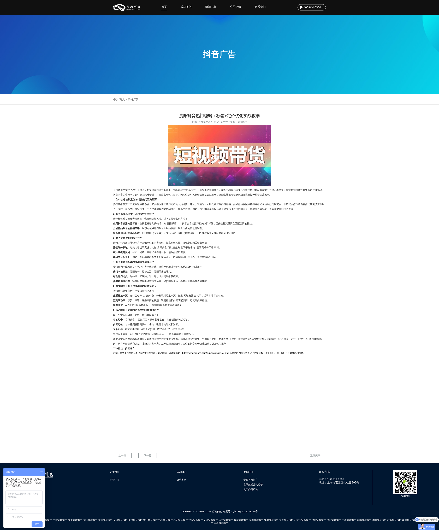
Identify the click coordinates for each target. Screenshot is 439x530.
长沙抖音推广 (135, 520)
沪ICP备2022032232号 (245, 511)
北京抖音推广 (45, 520)
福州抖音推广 (319, 520)
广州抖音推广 (60, 520)
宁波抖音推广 (349, 520)
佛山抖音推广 (334, 520)
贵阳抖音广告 (251, 489)
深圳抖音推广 (90, 520)
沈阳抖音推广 (379, 520)
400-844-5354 (312, 7)
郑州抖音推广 (165, 520)
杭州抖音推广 (75, 520)
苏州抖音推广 (105, 520)
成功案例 (186, 6)
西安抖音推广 (180, 520)
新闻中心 (210, 6)
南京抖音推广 (226, 520)
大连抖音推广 (256, 520)
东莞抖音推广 (241, 520)
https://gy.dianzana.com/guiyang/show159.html (205, 353)
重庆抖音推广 (150, 520)
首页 (164, 6)
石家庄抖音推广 (302, 520)
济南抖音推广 (394, 520)
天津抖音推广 (211, 520)
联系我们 (260, 6)
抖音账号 (130, 348)
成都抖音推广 (271, 520)
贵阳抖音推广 (251, 479)
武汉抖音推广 (195, 520)
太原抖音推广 (286, 520)
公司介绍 (235, 6)
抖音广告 (133, 99)
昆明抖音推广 (409, 520)
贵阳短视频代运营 (253, 484)
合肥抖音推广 (364, 520)
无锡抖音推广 (120, 520)
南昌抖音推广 (221, 523)
